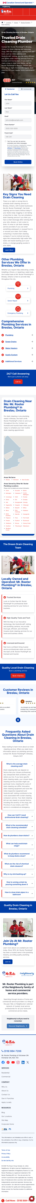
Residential (10, 89)
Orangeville (26, 514)
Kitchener (16, 479)
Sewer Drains (11, 342)
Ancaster (17, 490)
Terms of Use (6, 1150)
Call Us (18, 382)
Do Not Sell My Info (8, 1160)
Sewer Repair (12, 301)
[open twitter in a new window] (28, 1063)
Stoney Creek (27, 523)
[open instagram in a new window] (18, 1063)
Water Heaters (11, 348)
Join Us (8, 962)
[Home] (2, 22)
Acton (7, 490)
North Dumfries (8, 514)
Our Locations (7, 1116)
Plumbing (11, 288)
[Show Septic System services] (32, 355)
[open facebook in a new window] (3, 1063)
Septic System (11, 355)
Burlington (8, 493)
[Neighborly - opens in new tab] (9, 1129)
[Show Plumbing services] (32, 335)
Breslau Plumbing (25, 22)
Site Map (5, 1120)
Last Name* (8, 108)
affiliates (9, 148)
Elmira (7, 499)
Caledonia (18, 493)
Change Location (28, 18)
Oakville (17, 514)
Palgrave (8, 518)
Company (6, 1082)
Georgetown (18, 502)
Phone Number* (10, 124)
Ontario (16, 22)
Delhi (16, 497)
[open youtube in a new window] (13, 1063)
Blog (3, 1112)
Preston (8, 520)
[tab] (10, 89)
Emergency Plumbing (15, 313)
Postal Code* (9, 133)
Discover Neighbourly (18, 1026)
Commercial (27, 89)
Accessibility (6, 1157)
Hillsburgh (26, 505)
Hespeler (17, 505)
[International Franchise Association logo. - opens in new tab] (5, 1129)
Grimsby (25, 502)
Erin (16, 499)
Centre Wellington (26, 493)
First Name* (8, 99)
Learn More (9, 250)
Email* (7, 116)
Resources (6, 1108)
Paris (16, 518)
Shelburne (8, 523)
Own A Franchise (8, 1098)
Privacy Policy (6, 1153)
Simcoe (17, 523)
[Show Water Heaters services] (32, 348)
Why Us (4, 1087)
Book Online (18, 162)
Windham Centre (8, 529)
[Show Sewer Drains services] (32, 341)
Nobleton (25, 510)
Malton (8, 507)
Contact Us (6, 1094)
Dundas (25, 497)
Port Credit (26, 518)
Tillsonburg (18, 526)
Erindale (25, 499)
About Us (5, 1091)
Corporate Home (8, 1124)
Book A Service (18, 676)
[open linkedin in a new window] (23, 1063)
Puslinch (17, 520)
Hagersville (9, 505)
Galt (7, 502)
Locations (8, 22)
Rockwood (26, 520)
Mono (7, 510)
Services (5, 1068)
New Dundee (25, 479)
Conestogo (9, 497)
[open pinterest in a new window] (8, 1063)
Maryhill (17, 507)
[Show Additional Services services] (32, 361)
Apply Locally (6, 1102)
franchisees (17, 148)
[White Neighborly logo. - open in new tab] (6, 6)
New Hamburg (17, 511)
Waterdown (26, 526)
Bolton (25, 490)
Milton (24, 507)
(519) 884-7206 (12, 1051)
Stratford (8, 526)
